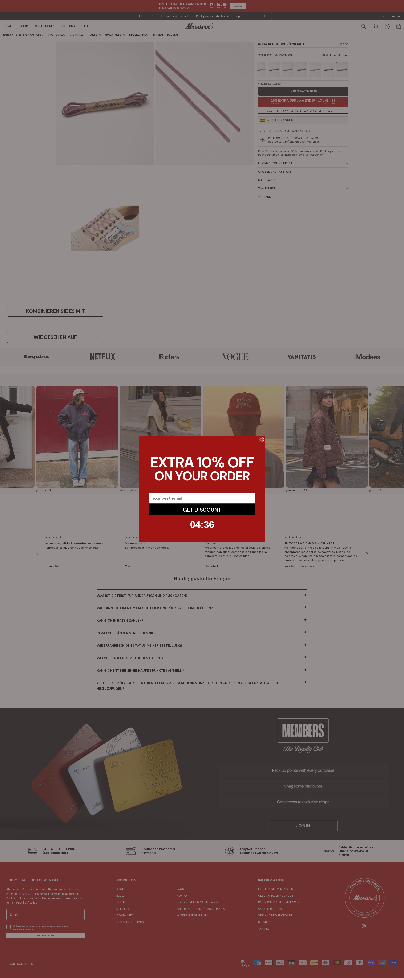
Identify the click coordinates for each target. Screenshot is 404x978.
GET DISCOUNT (202, 509)
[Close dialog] (261, 439)
